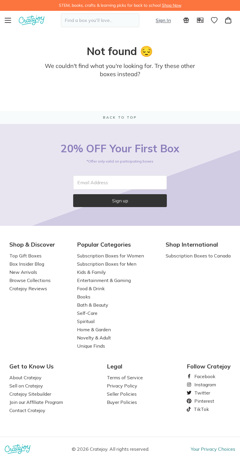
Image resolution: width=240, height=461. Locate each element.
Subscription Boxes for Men (106, 264)
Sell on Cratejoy (26, 386)
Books (83, 297)
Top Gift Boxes (25, 256)
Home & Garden (94, 329)
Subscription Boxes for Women (110, 256)
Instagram (202, 384)
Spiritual (86, 321)
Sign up (120, 201)
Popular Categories (104, 244)
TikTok (199, 409)
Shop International (192, 244)
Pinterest (202, 401)
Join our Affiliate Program (36, 402)
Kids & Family (91, 272)
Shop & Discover (32, 244)
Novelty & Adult (94, 338)
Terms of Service (125, 377)
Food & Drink (91, 288)
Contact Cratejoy (27, 410)
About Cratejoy (25, 377)
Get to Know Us (31, 366)
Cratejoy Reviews (28, 288)
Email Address (92, 182)
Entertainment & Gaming (104, 280)
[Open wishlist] (214, 20)
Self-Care (87, 313)
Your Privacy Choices (213, 449)
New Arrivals (23, 272)
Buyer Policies (122, 402)
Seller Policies (122, 394)
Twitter (199, 393)
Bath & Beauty (92, 305)
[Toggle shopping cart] (228, 20)
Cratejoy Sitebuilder (30, 394)
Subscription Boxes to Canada (198, 256)
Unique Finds (91, 346)
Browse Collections (30, 280)
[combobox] (100, 20)
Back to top (120, 117)
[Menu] (12, 20)
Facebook (202, 376)
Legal (114, 366)
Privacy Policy (122, 386)
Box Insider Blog (26, 264)
